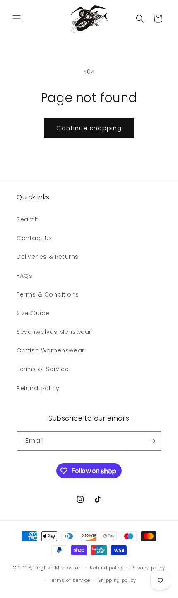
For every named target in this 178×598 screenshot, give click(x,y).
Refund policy (38, 388)
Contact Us (34, 238)
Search (28, 219)
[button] (16, 19)
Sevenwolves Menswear (54, 332)
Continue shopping (89, 128)
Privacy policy (148, 567)
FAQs (24, 276)
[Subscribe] (152, 441)
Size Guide (33, 313)
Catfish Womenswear (50, 350)
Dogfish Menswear (57, 567)
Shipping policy (117, 580)
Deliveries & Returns (48, 257)
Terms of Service (43, 369)
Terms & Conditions (48, 294)
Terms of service (70, 580)
